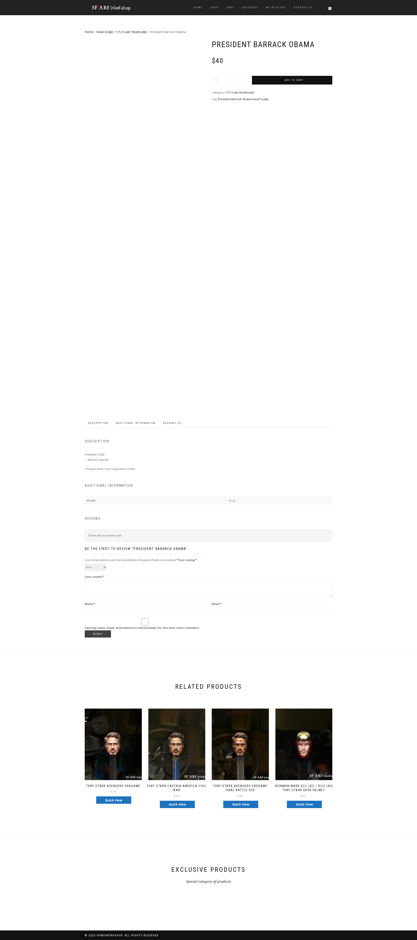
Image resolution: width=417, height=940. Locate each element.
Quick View (113, 800)
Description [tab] (98, 423)
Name (90, 604)
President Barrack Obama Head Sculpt (243, 99)
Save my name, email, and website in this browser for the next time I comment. (142, 628)
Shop (214, 7)
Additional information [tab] (136, 423)
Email (217, 604)
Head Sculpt (104, 32)
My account (276, 7)
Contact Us (303, 7)
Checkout (250, 7)
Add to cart (294, 80)
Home (198, 7)
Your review (94, 577)
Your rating (187, 560)
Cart (230, 7)
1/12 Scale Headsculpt (131, 32)
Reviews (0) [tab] (172, 423)
